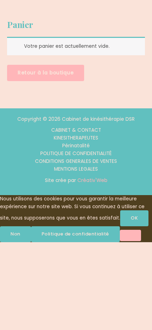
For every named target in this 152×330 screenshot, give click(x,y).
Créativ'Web (92, 180)
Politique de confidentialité (75, 234)
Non (16, 234)
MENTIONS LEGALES (76, 169)
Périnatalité (76, 145)
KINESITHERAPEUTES (76, 138)
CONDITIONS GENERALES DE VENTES (76, 161)
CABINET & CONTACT (76, 130)
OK (134, 218)
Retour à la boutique (46, 72)
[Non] (130, 235)
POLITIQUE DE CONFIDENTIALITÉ (76, 153)
